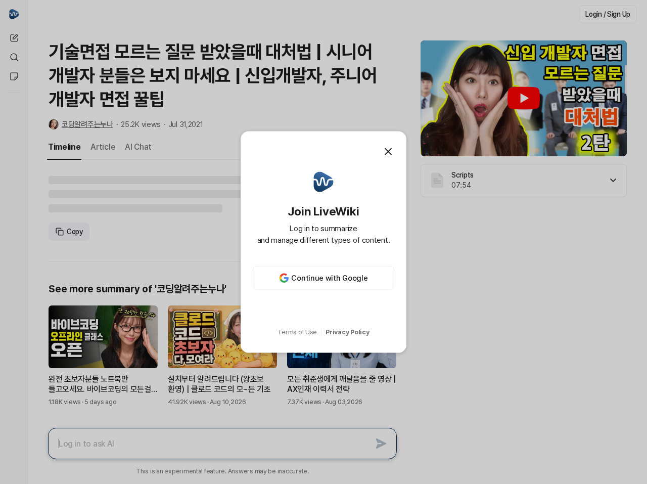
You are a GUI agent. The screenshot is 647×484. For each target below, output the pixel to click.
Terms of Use (297, 332)
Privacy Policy (347, 332)
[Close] (388, 151)
